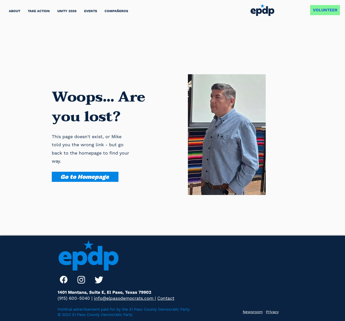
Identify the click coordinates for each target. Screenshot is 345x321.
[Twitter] (99, 280)
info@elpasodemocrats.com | (125, 298)
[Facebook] (64, 280)
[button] (39, 11)
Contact (165, 298)
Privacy (272, 312)
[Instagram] (81, 280)
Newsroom (253, 312)
